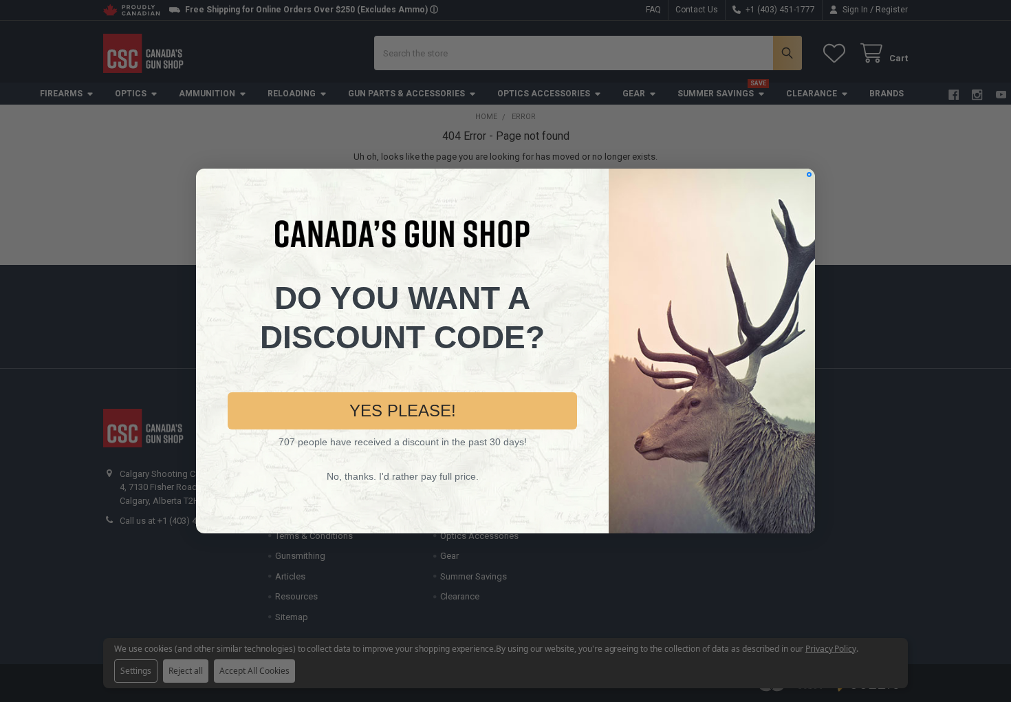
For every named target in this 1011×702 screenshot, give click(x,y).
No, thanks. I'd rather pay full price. (403, 476)
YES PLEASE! (402, 410)
